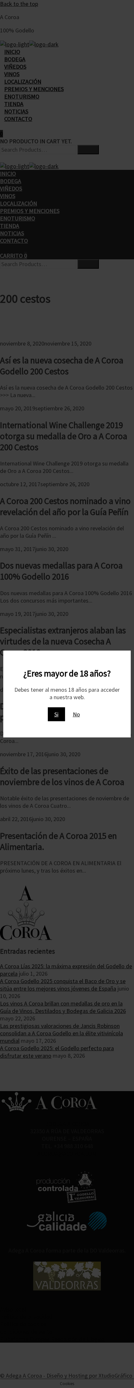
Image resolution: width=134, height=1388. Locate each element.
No (76, 714)
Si (56, 714)
